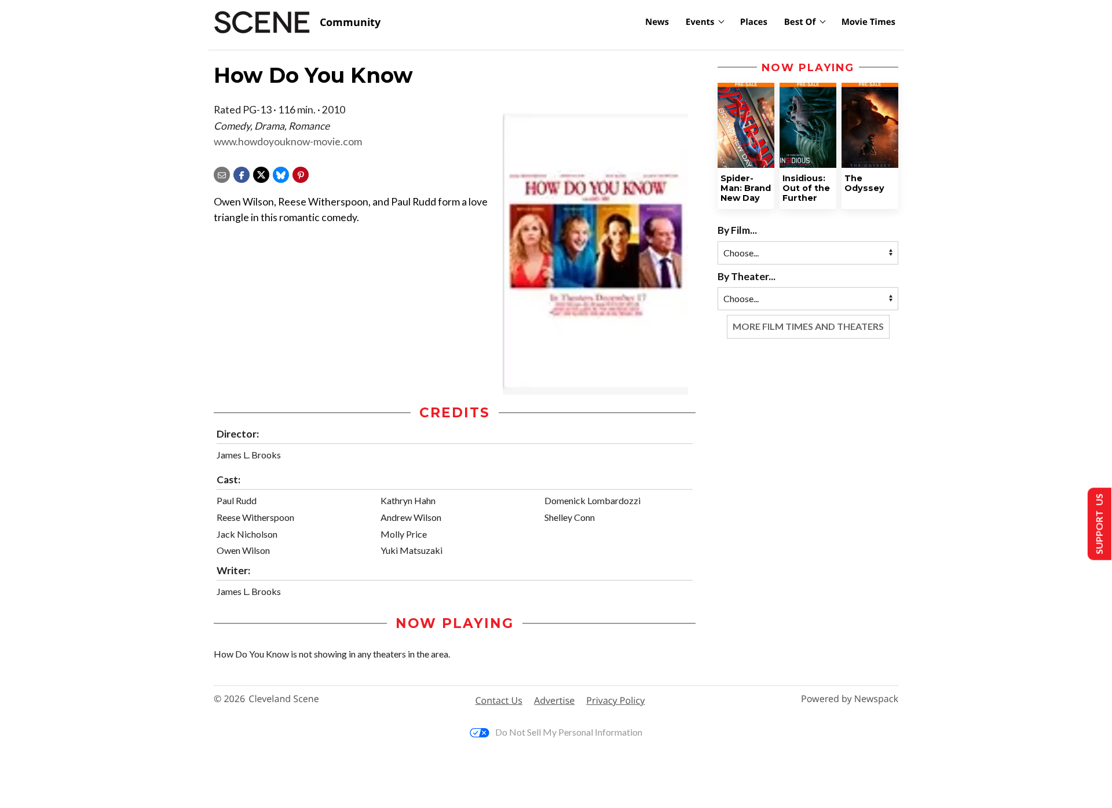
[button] (300, 173)
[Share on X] (261, 173)
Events (700, 22)
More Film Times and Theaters (808, 326)
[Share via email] (222, 173)
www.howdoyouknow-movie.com (288, 141)
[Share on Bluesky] (281, 173)
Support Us (1098, 524)
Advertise (554, 700)
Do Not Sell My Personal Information (568, 731)
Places (753, 22)
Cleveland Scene (283, 699)
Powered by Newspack (849, 699)
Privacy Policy (615, 700)
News (657, 22)
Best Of (800, 22)
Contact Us (498, 700)
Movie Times (868, 22)
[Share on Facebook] (241, 173)
